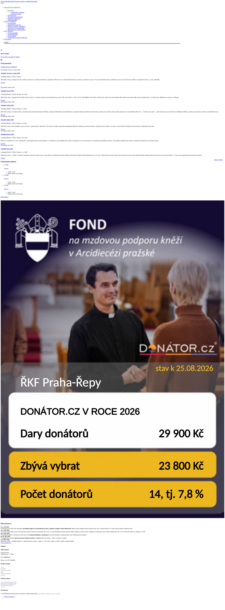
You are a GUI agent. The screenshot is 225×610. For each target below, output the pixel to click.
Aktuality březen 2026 (7, 134)
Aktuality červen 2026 (7, 91)
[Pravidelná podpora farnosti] (112, 517)
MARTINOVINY (13, 34)
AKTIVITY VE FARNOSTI (16, 28)
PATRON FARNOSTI (14, 18)
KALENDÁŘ (12, 23)
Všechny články (218, 160)
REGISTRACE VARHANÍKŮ (17, 30)
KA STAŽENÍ (12, 36)
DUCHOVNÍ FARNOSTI (15, 17)
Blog (2, 572)
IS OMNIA (41, 593)
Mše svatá (6, 168)
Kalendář (3, 568)
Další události (4, 197)
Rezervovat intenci (6, 570)
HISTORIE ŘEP (12, 20)
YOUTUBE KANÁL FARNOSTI (17, 37)
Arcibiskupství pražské (7, 585)
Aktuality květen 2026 (7, 105)
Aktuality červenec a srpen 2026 (10, 73)
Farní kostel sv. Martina (17, 12)
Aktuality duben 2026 (7, 120)
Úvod (2, 567)
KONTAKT (7, 39)
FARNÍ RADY (12, 15)
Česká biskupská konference (9, 582)
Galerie (3, 575)
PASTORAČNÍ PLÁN (14, 25)
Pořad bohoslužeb (6, 573)
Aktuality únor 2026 (7, 149)
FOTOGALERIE (13, 33)
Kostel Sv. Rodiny (16, 14)
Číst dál (3, 82)
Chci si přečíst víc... (6, 543)
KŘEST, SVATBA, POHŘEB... (17, 26)
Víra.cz (3, 586)
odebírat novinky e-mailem (53, 593)
